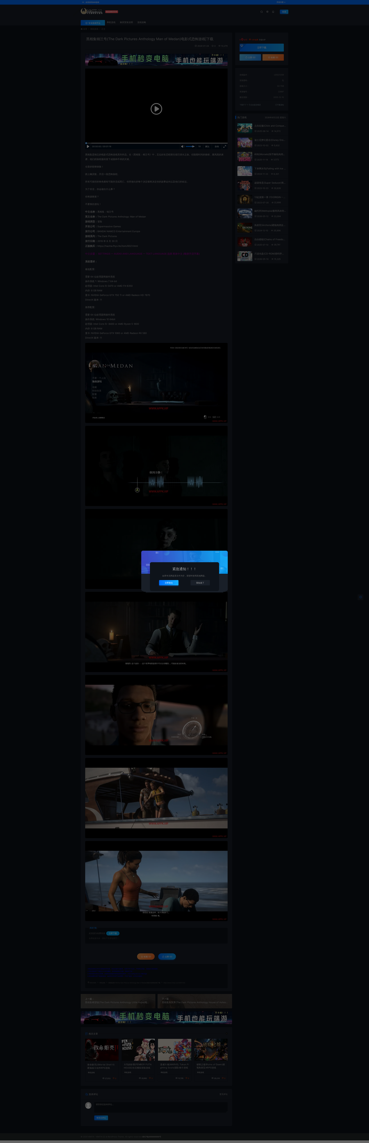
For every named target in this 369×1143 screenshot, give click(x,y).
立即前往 (169, 583)
